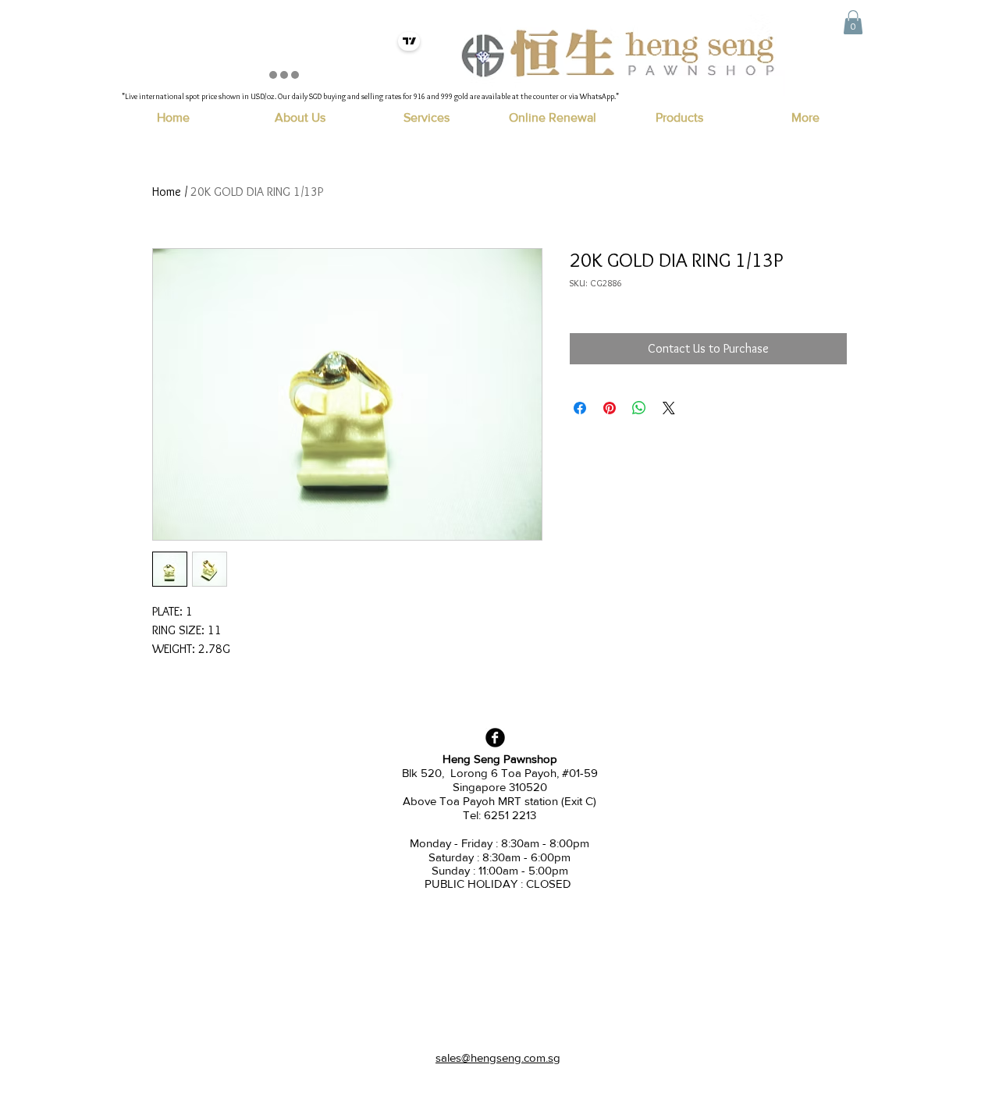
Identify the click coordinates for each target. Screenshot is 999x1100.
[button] (853, 22)
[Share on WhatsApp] (639, 408)
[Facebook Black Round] (495, 737)
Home (166, 191)
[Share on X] (668, 408)
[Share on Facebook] (580, 408)
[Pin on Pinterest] (609, 408)
